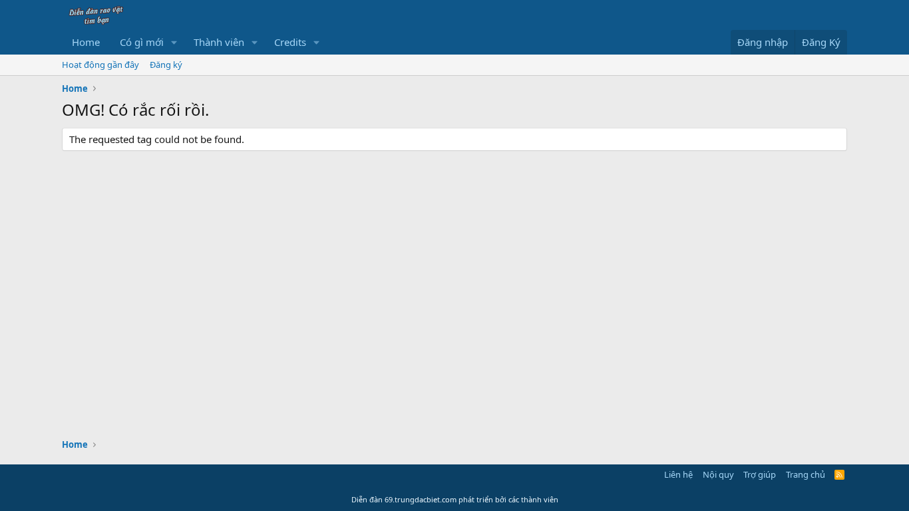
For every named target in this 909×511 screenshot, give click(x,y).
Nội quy (718, 474)
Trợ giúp (759, 474)
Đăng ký (166, 65)
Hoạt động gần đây (100, 65)
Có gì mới (142, 42)
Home (86, 42)
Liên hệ (678, 474)
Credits (290, 42)
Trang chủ (805, 474)
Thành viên (219, 42)
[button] (174, 42)
